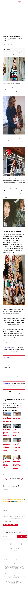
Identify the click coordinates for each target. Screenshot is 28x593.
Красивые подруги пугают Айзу (15, 51)
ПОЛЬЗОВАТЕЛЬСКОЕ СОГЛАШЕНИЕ (14, 552)
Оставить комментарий (14, 478)
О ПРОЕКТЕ (10, 548)
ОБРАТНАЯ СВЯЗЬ (14, 550)
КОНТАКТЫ (17, 548)
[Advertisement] (14, 19)
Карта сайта (14, 583)
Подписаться (23, 536)
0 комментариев (8, 474)
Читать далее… (20, 407)
